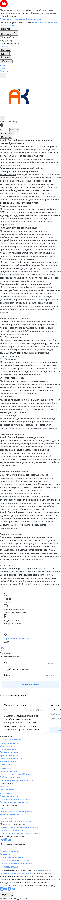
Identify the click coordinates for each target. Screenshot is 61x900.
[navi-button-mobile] (3, 75)
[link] (5, 57)
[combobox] (7, 894)
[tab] (7, 133)
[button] (3, 65)
